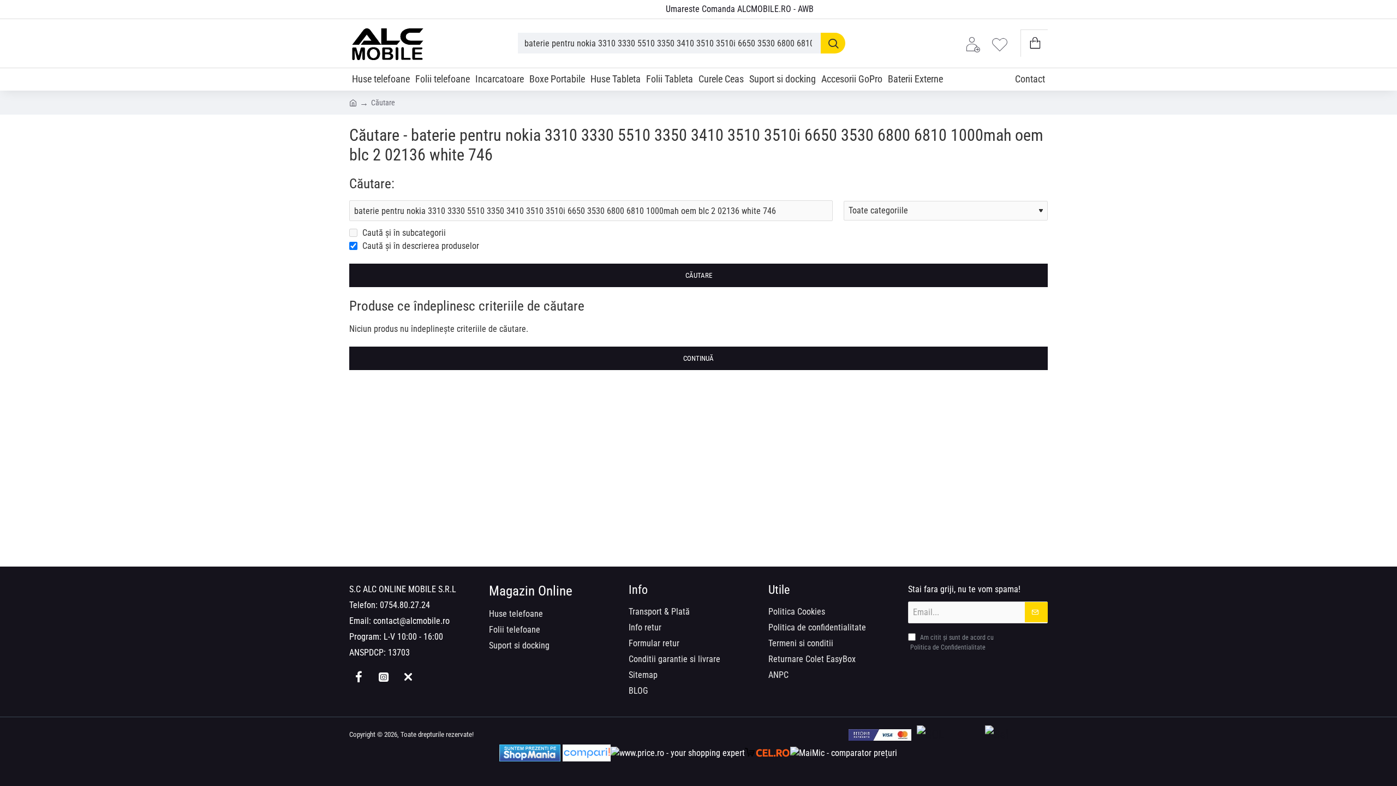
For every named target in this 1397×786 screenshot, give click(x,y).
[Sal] (1016, 735)
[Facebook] (358, 677)
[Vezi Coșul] (1034, 43)
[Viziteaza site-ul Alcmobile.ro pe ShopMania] (529, 753)
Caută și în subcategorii (403, 233)
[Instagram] (383, 677)
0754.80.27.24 (405, 605)
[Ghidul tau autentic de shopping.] (587, 753)
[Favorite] (1002, 43)
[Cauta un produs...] (833, 43)
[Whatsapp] (407, 677)
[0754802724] (644, 10)
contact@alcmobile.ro (411, 621)
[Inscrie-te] (1036, 612)
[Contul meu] (976, 43)
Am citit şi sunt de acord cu (952, 642)
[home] (353, 102)
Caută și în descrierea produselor (419, 246)
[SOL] (948, 735)
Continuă (698, 358)
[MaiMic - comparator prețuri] (843, 753)
